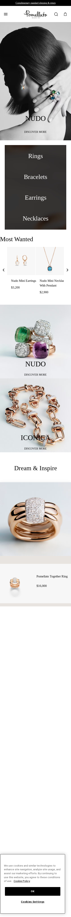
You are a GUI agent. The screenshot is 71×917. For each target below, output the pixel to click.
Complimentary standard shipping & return (36, 3)
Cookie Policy (36, 881)
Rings (35, 156)
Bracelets (35, 177)
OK (33, 891)
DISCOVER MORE (36, 132)
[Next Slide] (67, 270)
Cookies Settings (32, 901)
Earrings (35, 198)
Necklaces (35, 218)
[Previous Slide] (3, 270)
